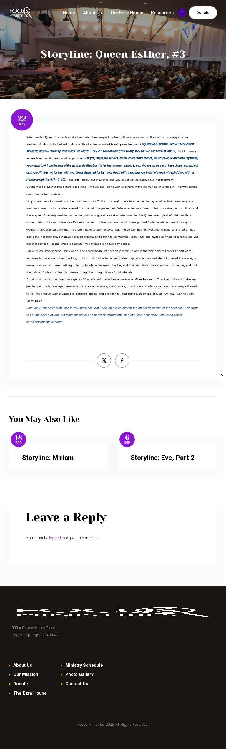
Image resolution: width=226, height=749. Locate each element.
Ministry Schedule (84, 665)
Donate (20, 683)
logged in (57, 538)
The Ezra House (30, 693)
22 (22, 118)
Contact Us (76, 683)
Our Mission (25, 674)
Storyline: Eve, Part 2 (163, 458)
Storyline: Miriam (48, 458)
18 (18, 438)
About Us (22, 665)
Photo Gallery (79, 674)
